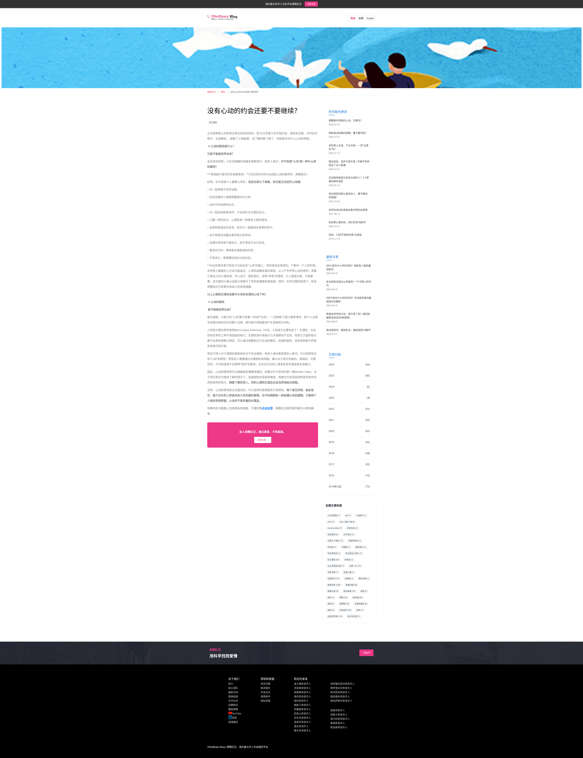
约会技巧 (345, 610)
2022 (349, 408)
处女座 (331, 547)
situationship (334, 528)
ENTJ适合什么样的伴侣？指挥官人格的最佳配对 (348, 267)
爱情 (330, 604)
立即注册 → (262, 440)
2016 (349, 475)
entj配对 (361, 515)
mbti (330, 522)
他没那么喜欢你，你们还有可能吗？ (348, 222)
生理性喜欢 (361, 604)
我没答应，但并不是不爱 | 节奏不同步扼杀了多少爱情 (349, 163)
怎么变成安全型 (335, 566)
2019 (349, 442)
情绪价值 (332, 591)
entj (348, 515)
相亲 (330, 610)
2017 (349, 464)
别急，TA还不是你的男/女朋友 (345, 234)
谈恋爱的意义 (334, 616)
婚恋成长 (360, 547)
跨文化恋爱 (353, 616)
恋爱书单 (332, 572)
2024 (349, 386)
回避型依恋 (354, 541)
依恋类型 (332, 534)
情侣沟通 (363, 578)
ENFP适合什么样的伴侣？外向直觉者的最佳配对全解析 (348, 299)
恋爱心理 (348, 572)
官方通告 (213, 122)
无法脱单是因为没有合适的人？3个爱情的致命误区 (349, 179)
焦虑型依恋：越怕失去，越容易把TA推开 (348, 330)
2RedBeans (213, 747)
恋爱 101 (355, 566)
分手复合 (348, 534)
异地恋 (348, 560)
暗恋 (330, 597)
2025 (349, 375)
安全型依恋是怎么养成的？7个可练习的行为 (348, 283)
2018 (349, 453)
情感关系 (333, 585)
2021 (349, 420)
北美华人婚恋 (335, 541)
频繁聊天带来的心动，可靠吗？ (346, 120)
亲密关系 (352, 528)
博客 (223, 92)
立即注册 (311, 4)
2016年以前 (349, 486)
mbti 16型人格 (347, 522)
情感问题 (351, 585)
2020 (349, 431)
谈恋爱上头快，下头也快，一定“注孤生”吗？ (348, 147)
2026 (349, 364)
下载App (366, 653)
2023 (349, 397)
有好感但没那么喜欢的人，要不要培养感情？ (348, 195)
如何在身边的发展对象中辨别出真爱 (348, 209)
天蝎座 (345, 547)
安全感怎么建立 (353, 553)
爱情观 (344, 604)
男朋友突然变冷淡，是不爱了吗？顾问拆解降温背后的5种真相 (348, 316)
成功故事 (349, 591)
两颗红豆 (211, 92)
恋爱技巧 (333, 578)
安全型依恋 (333, 553)
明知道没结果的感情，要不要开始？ (348, 133)
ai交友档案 (333, 515)
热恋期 (357, 597)
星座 (363, 591)
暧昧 (343, 597)
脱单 (359, 610)
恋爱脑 (348, 578)
